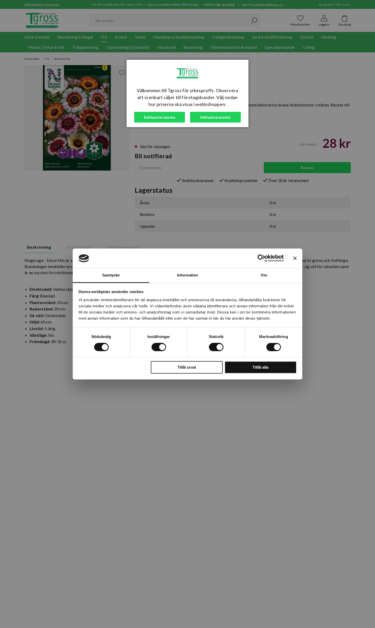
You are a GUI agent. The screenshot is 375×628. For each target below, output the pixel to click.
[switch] (159, 347)
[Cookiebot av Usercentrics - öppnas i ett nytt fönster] (261, 258)
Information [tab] (187, 275)
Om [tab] (264, 275)
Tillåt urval (186, 367)
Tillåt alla (260, 367)
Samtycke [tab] (111, 275)
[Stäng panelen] (295, 258)
